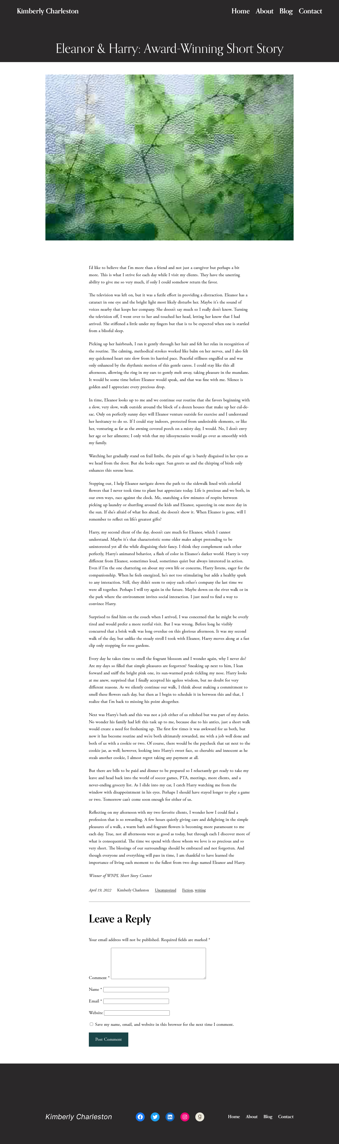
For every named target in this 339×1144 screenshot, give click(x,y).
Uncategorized (165, 890)
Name (95, 989)
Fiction (187, 890)
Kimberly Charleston (48, 11)
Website (96, 1013)
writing (200, 890)
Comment (99, 978)
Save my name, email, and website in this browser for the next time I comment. (164, 1024)
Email (95, 1001)
